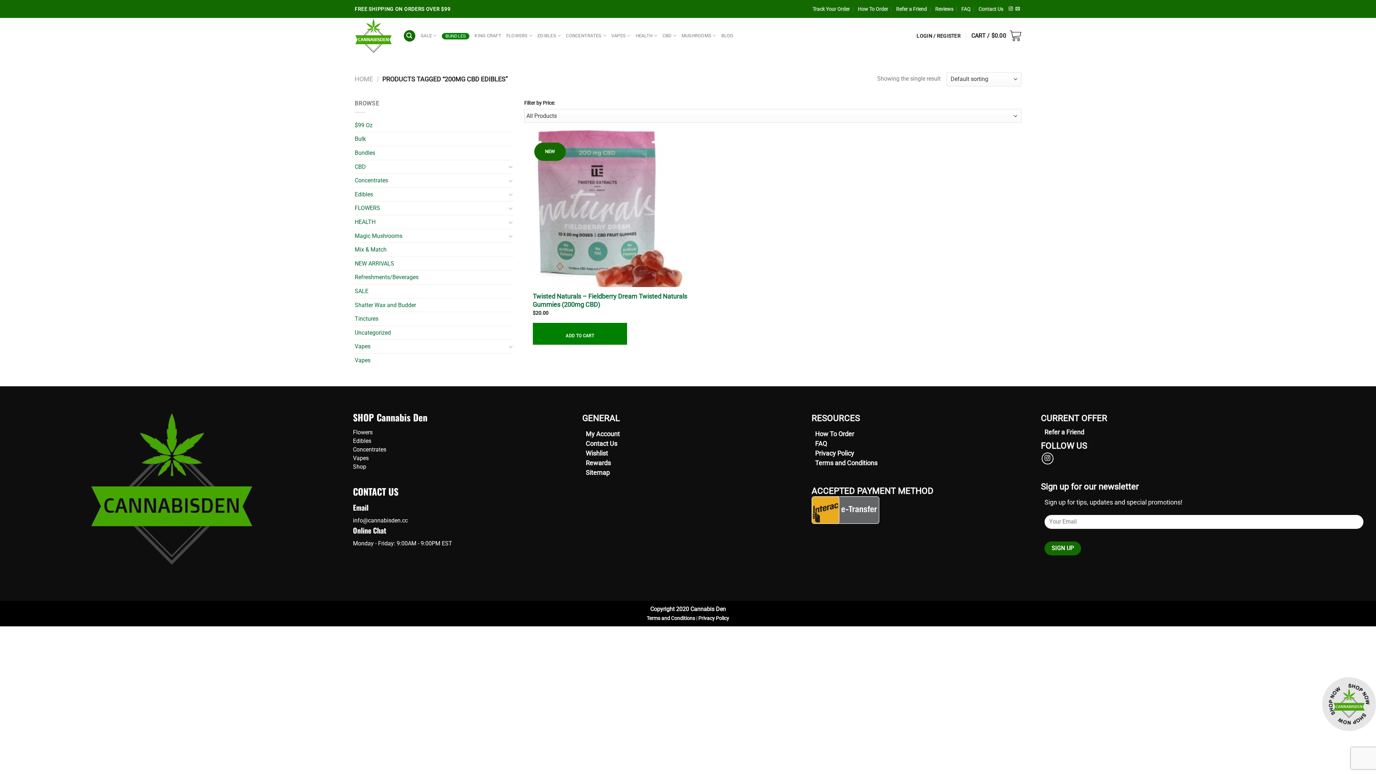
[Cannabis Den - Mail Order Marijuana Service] (373, 35)
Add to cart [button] (580, 335)
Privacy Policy (834, 453)
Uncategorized (373, 332)
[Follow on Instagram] (1011, 8)
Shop (359, 466)
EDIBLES (547, 35)
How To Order (873, 9)
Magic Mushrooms (378, 236)
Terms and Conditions (846, 463)
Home (364, 79)
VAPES (618, 35)
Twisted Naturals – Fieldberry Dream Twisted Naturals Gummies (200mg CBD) (610, 300)
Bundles (455, 36)
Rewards (598, 463)
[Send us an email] (1018, 8)
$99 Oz (364, 125)
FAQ (966, 9)
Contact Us (991, 9)
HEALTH (644, 35)
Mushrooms (696, 35)
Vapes (363, 346)
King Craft (487, 35)
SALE (426, 35)
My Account (603, 434)
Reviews (944, 9)
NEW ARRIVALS (374, 263)
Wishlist (597, 453)
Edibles (364, 194)
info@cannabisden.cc (380, 520)
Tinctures (366, 318)
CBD (667, 35)
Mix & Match (371, 249)
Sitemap (598, 472)
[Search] (409, 36)
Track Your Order (831, 9)
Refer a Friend (911, 9)
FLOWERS (517, 35)
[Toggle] (510, 166)
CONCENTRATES (583, 35)
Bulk (360, 138)
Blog (727, 35)
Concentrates (371, 180)
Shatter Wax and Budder (385, 305)
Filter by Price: (539, 103)
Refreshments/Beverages (387, 277)
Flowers (363, 432)
